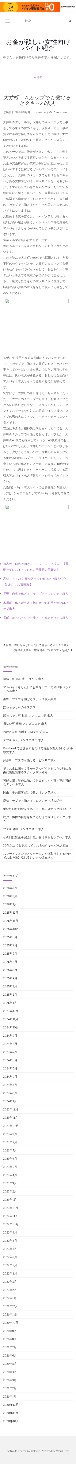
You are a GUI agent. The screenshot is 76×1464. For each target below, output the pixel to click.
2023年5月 (10, 1167)
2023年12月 (10, 1109)
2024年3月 (10, 1085)
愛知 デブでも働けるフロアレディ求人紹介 (32, 801)
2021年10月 (10, 1323)
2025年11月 (10, 921)
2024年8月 (10, 1044)
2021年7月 (10, 1347)
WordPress (62, 1450)
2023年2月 (10, 1191)
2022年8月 (10, 1241)
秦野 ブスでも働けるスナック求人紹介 (29, 699)
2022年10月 (11, 1224)
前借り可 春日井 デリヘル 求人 (23, 679)
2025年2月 (10, 994)
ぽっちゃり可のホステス (19, 707)
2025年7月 (10, 953)
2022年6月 (10, 1257)
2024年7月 (10, 1052)
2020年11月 (10, 1413)
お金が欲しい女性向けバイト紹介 (38, 44)
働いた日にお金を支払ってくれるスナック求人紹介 (37, 809)
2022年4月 (10, 1273)
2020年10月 (11, 1421)
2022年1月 (10, 1298)
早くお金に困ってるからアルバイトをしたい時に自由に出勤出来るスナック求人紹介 (37, 770)
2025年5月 (10, 970)
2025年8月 (10, 945)
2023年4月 (10, 1175)
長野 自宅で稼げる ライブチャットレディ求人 (35, 594)
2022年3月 (10, 1282)
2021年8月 (10, 1339)
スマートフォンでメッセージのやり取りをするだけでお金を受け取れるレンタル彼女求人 (37, 855)
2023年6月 (10, 1159)
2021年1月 (9, 1396)
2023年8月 (10, 1142)
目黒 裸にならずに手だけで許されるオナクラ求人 (37, 645)
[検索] (70, 21)
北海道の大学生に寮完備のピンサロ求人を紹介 (41, 650)
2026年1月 (10, 904)
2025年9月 (10, 937)
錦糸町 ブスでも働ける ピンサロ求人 (29, 760)
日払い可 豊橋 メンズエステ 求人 (25, 724)
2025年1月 (10, 1003)
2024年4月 (10, 1076)
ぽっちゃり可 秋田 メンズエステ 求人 (28, 715)
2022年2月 (10, 1290)
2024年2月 (10, 1093)
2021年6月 (10, 1355)
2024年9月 (10, 1035)
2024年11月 (10, 1019)
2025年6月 (10, 962)
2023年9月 (10, 1134)
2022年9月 (10, 1232)
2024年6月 (10, 1060)
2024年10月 (11, 1027)
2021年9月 (10, 1331)
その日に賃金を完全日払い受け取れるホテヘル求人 (37, 837)
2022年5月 (10, 1265)
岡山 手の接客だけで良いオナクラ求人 (29, 792)
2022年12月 (10, 1208)
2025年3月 (10, 986)
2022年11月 (10, 1216)
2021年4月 (10, 1372)
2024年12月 (10, 1011)
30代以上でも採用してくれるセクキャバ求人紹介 (36, 845)
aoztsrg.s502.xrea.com (53, 112)
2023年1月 (10, 1200)
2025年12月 (10, 912)
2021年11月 (10, 1314)
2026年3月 (10, 888)
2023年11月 (10, 1118)
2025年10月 (11, 929)
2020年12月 (11, 1405)
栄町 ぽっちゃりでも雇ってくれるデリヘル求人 (35, 618)
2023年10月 (11, 1126)
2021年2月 (10, 1388)
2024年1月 (10, 1101)
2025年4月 (10, 978)
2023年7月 (10, 1150)
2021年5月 (10, 1364)
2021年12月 (10, 1306)
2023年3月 (10, 1183)
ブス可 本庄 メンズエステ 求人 (23, 829)
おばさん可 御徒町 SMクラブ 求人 (26, 732)
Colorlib (35, 1450)
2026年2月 (10, 896)
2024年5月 (10, 1068)
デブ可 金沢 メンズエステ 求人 (23, 740)
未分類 (38, 77)
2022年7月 (10, 1249)
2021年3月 (10, 1380)
